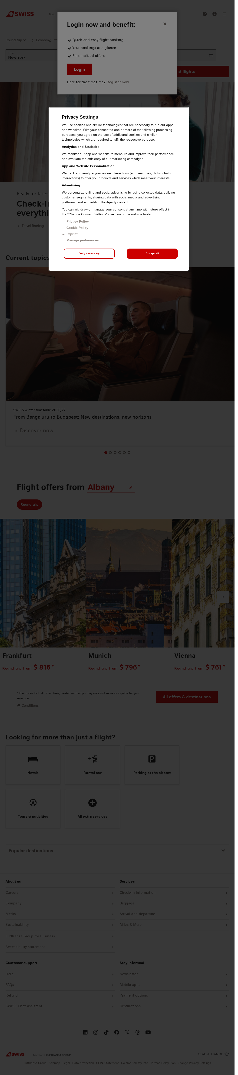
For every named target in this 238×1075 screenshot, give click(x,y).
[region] (119, 189)
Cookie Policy (77, 228)
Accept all (152, 253)
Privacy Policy (77, 221)
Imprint (72, 234)
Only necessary (89, 253)
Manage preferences (82, 240)
